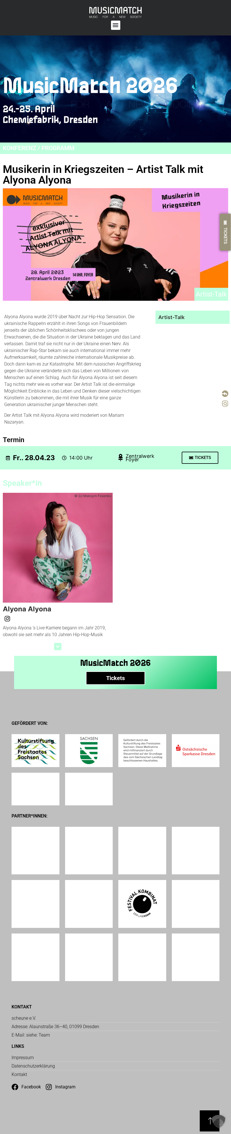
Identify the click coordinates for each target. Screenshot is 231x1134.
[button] (115, 25)
